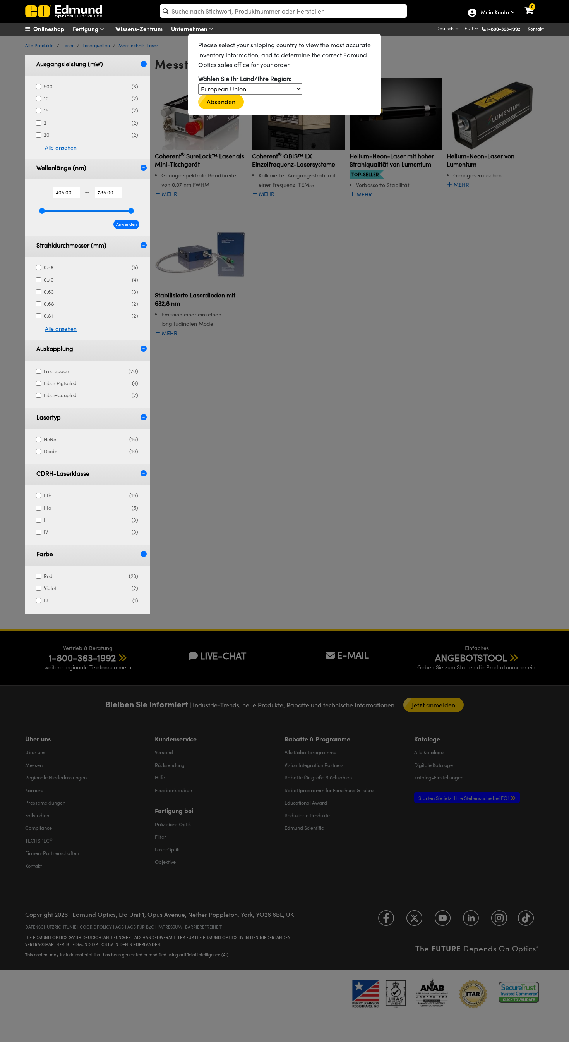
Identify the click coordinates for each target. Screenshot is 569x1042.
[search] (283, 11)
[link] (534, 6)
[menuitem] (54, 28)
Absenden (221, 102)
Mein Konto (494, 13)
